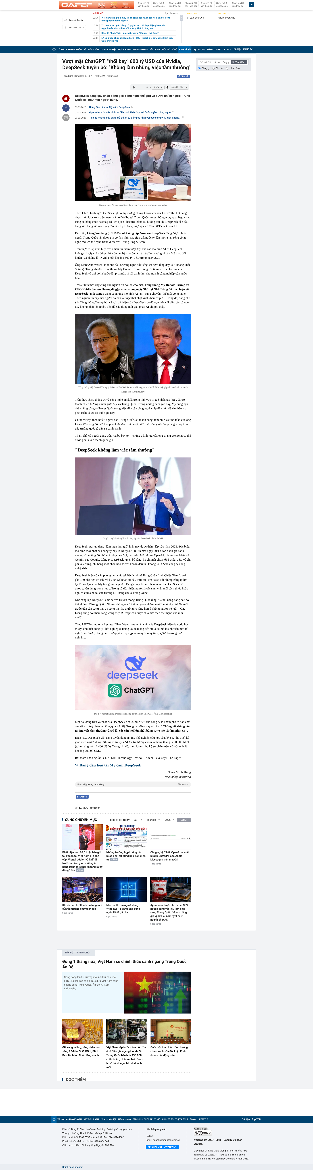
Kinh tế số (112, 76)
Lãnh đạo (235, 68)
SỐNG (210, 49)
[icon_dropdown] (251, 4)
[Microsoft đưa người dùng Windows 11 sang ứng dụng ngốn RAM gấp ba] (126, 889)
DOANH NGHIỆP (108, 49)
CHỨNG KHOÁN (74, 49)
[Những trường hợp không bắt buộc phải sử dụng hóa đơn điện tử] (126, 837)
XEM (184, 819)
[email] (66, 117)
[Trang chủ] (54, 49)
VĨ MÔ (174, 49)
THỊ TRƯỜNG (198, 49)
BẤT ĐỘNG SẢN (91, 49)
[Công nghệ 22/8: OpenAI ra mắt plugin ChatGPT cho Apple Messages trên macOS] (170, 837)
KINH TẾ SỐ (185, 49)
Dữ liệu (237, 49)
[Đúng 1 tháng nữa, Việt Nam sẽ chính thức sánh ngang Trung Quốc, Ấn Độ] (157, 993)
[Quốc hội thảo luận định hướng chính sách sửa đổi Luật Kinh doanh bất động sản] (171, 1031)
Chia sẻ (184, 76)
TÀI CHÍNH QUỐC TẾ (160, 49)
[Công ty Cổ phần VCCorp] (222, 1131)
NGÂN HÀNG (124, 49)
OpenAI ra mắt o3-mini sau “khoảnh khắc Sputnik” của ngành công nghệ (130, 112)
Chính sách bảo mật (72, 1167)
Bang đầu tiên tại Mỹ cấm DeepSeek (109, 107)
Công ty (205, 68)
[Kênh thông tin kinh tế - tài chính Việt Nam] (96, 5)
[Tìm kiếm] (239, 62)
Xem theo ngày (120, 820)
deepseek (95, 808)
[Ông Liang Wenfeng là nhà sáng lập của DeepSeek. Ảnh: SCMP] (133, 496)
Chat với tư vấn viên (163, 1147)
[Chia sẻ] (66, 108)
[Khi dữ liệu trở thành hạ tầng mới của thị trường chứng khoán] (82, 889)
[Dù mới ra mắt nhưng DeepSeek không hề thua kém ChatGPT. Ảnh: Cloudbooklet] (133, 677)
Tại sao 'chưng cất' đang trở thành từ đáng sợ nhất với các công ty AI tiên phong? (134, 117)
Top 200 (256, 1119)
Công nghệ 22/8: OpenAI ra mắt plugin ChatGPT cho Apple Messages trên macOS (169, 856)
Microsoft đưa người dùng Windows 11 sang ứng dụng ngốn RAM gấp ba (123, 909)
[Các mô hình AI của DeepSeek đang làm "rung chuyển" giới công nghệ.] (133, 162)
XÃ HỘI (60, 49)
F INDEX (248, 49)
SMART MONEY (140, 49)
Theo (132, 784)
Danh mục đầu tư (76, 27)
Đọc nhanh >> (171, 13)
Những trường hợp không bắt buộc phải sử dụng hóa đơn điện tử (126, 856)
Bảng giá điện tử (75, 20)
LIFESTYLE (220, 49)
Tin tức (219, 68)
